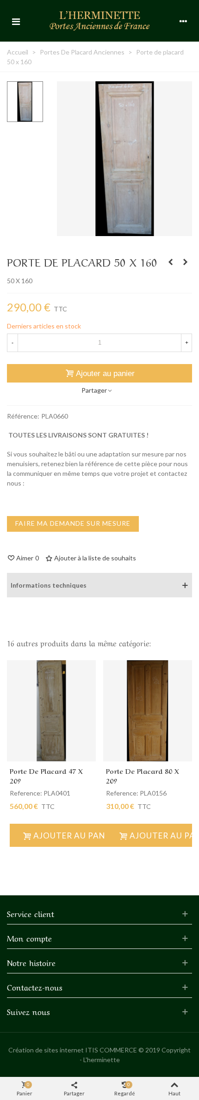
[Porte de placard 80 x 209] (147, 710)
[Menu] (16, 21)
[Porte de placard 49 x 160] (185, 262)
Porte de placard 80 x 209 (142, 775)
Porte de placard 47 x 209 (46, 775)
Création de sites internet (46, 1050)
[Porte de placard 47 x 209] (51, 710)
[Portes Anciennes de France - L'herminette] (99, 20)
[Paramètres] (183, 21)
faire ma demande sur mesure (73, 523)
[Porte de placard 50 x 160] (125, 231)
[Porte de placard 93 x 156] (170, 262)
